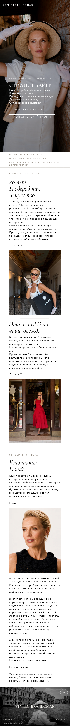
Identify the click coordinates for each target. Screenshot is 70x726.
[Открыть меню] (64, 5)
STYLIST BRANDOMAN (18, 5)
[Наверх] (64, 692)
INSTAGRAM (61, 719)
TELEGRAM (8, 719)
